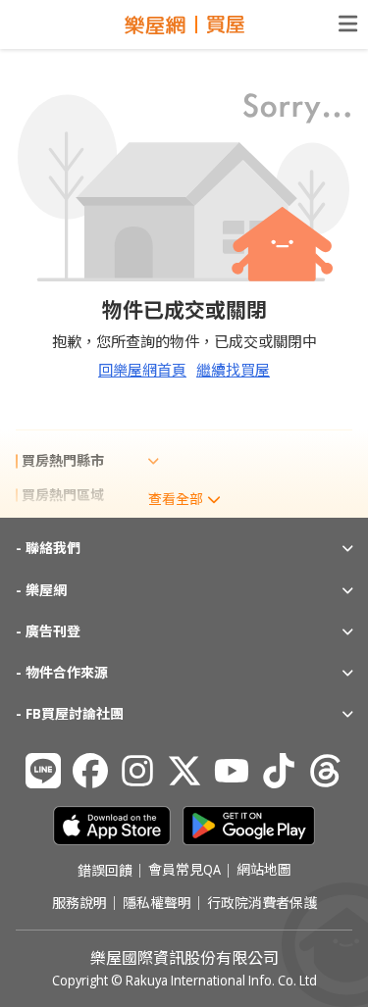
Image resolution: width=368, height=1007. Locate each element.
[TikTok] (278, 770)
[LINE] (43, 770)
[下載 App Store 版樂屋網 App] (112, 825)
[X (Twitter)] (184, 770)
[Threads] (325, 770)
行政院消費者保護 (262, 903)
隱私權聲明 (157, 903)
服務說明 (79, 903)
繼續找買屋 (233, 369)
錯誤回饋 (105, 871)
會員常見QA (184, 871)
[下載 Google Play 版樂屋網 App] (249, 825)
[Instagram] (137, 770)
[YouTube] (231, 770)
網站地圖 (264, 871)
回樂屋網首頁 (142, 369)
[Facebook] (90, 770)
